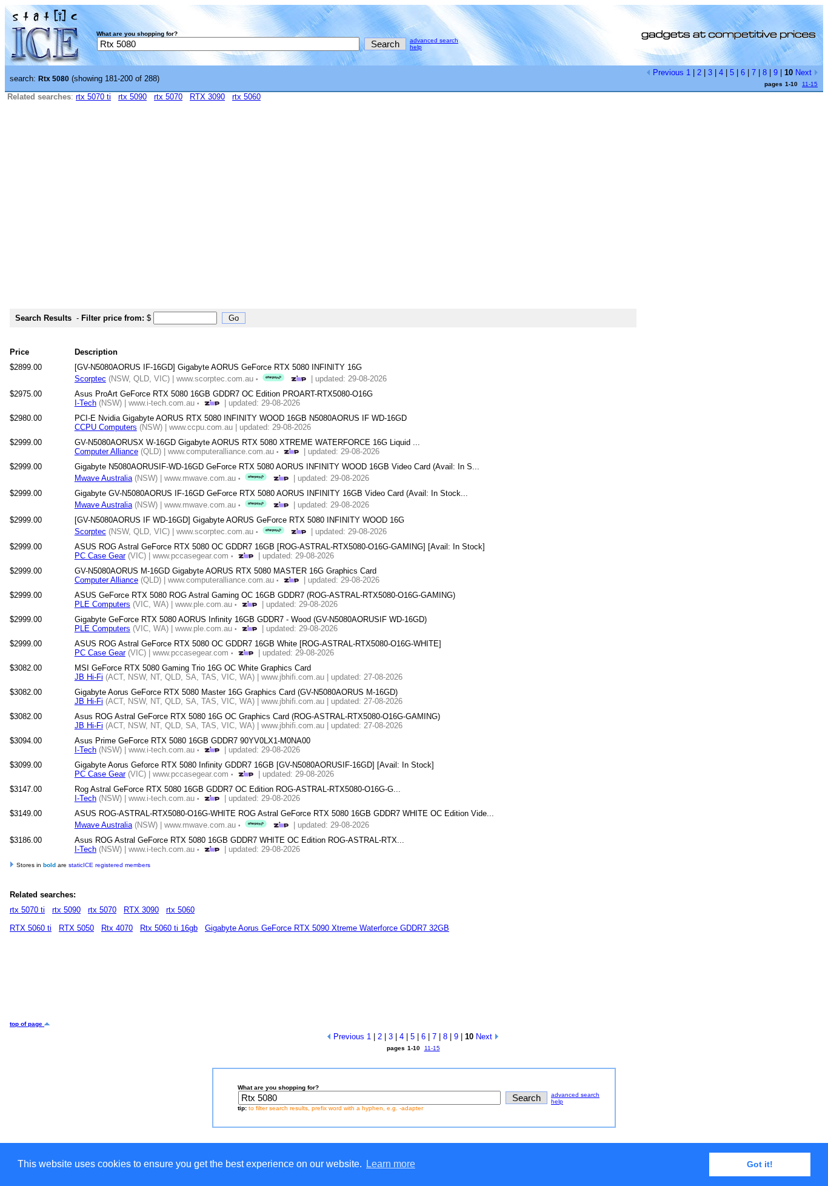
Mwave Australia (103, 478)
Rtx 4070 (117, 928)
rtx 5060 (246, 96)
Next (804, 72)
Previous (667, 72)
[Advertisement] (414, 210)
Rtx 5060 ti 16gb (169, 928)
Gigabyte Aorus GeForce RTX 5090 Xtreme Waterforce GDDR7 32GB (327, 928)
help (416, 47)
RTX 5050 (76, 928)
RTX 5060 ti (31, 928)
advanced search (434, 40)
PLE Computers (102, 604)
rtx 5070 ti (93, 96)
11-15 (810, 84)
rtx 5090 (132, 96)
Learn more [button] (390, 1164)
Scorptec (90, 378)
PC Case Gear (100, 555)
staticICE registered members (109, 865)
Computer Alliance (106, 451)
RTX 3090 (207, 96)
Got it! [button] (760, 1164)
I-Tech (85, 402)
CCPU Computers (106, 427)
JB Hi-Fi (89, 677)
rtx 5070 (168, 96)
